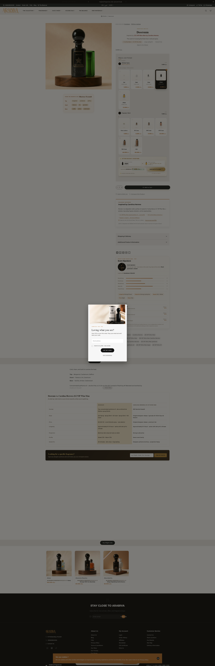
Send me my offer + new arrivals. (102, 345)
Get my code (107, 350)
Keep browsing (107, 355)
